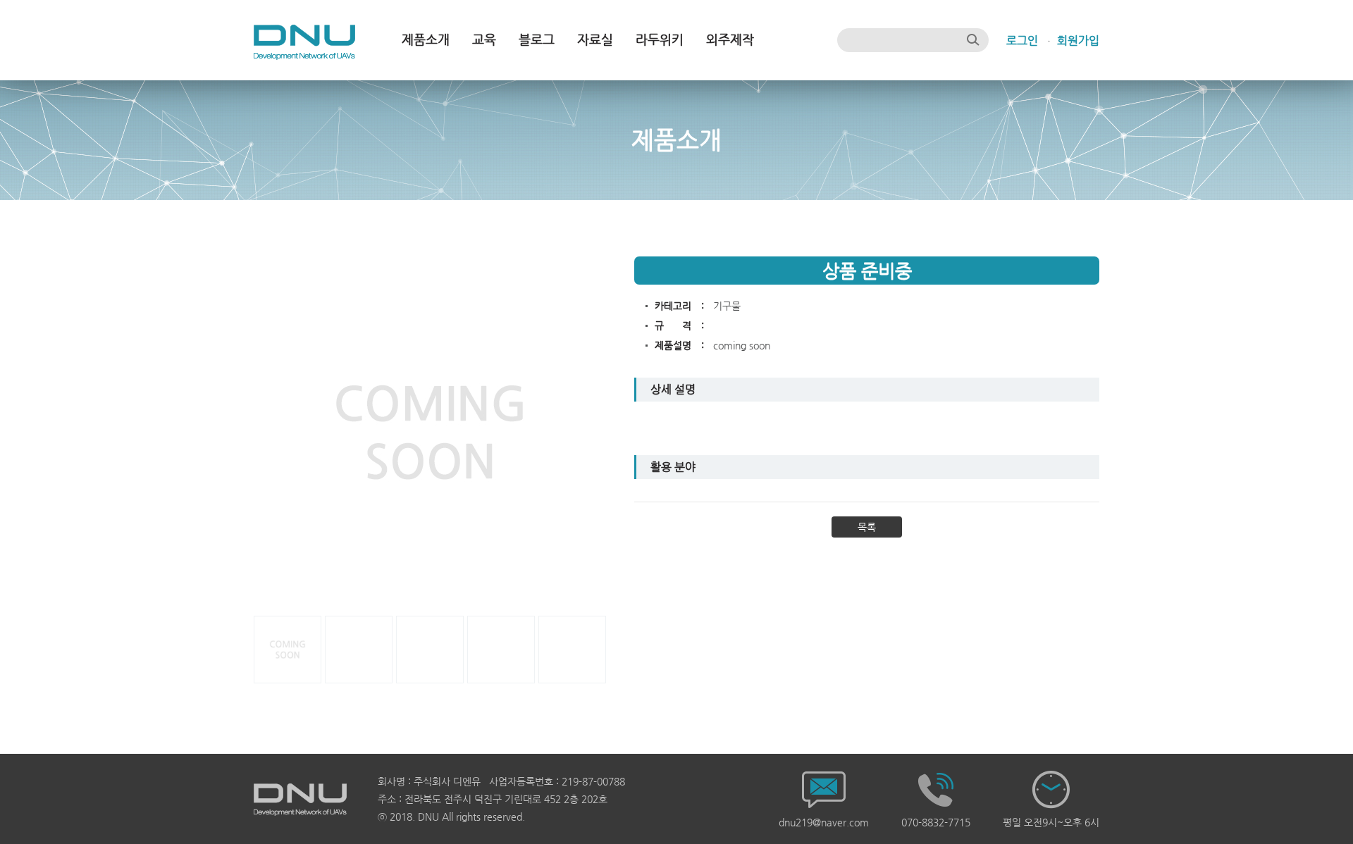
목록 (867, 527)
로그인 (1022, 40)
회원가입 (1078, 40)
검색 (973, 40)
